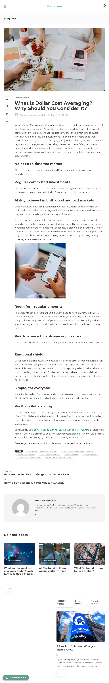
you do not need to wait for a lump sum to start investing (59, 430)
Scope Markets (34, 398)
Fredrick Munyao (26, 115)
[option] (19, 562)
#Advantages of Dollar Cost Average (41, 451)
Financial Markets (22, 98)
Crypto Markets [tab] (78, 602)
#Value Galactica (90, 454)
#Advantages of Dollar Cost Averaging (77, 451)
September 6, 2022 (38, 115)
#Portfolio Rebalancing (49, 454)
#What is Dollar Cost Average (28, 457)
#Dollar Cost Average (25, 454)
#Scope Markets (71, 454)
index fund (81, 434)
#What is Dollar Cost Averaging (58, 457)
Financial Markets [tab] (94, 602)
